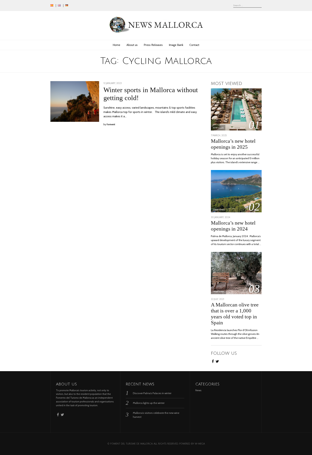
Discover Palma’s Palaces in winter (152, 393)
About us (132, 45)
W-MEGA (200, 444)
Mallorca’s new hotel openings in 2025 (233, 144)
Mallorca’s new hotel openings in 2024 (233, 226)
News (198, 390)
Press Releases (153, 45)
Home (116, 45)
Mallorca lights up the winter (148, 403)
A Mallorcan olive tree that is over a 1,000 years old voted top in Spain (235, 313)
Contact (194, 45)
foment (111, 124)
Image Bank (176, 45)
